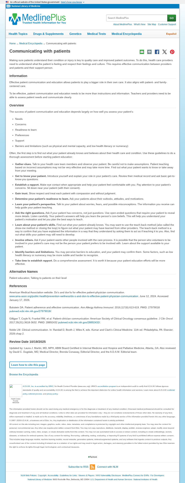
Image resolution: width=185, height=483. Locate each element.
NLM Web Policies (29, 475)
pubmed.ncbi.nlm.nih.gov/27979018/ (30, 311)
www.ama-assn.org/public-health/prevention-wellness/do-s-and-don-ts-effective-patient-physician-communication (73, 296)
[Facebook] (157, 52)
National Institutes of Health (145, 479)
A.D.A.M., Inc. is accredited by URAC (38, 386)
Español (171, 33)
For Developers (157, 475)
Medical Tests (96, 33)
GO (172, 18)
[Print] (149, 52)
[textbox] (137, 18)
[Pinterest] (172, 52)
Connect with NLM (107, 466)
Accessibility (53, 475)
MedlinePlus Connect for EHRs (135, 475)
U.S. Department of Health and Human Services (111, 479)
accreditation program (107, 386)
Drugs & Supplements (48, 33)
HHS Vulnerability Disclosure (108, 475)
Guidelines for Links (68, 475)
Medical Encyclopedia (127, 33)
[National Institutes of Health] (9, 6)
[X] (164, 52)
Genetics (75, 33)
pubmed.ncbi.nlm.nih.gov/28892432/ (79, 322)
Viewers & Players (86, 475)
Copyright (42, 475)
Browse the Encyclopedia (23, 374)
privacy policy (52, 394)
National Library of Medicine (26, 6)
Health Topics (18, 33)
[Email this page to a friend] (141, 52)
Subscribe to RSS (78, 466)
